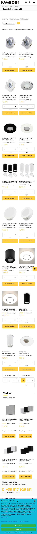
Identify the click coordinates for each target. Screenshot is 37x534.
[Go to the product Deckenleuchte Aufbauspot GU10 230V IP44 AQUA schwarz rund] (10, 256)
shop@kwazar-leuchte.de (11, 492)
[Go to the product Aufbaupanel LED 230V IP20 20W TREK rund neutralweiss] (10, 213)
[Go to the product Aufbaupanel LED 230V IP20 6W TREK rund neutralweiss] (27, 213)
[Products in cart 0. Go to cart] (26, 2)
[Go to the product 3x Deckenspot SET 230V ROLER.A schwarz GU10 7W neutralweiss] (10, 170)
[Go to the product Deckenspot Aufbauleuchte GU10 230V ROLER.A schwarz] (27, 298)
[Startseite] (10, 2)
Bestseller (9, 397)
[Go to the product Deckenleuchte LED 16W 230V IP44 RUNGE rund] (27, 256)
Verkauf (7, 393)
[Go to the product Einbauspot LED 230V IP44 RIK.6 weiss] (27, 128)
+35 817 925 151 (18, 489)
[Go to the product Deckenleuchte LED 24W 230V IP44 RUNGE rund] (10, 298)
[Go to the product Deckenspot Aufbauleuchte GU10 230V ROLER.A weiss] (10, 341)
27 (27, 385)
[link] (19, 19)
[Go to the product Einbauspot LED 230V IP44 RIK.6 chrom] (27, 85)
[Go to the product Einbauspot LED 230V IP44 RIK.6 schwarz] (10, 128)
